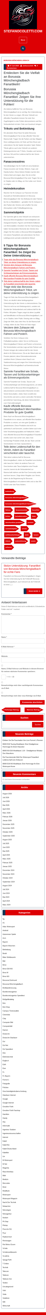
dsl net (5, 1045)
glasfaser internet (9, 1095)
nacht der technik (9, 1202)
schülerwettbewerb (10, 1252)
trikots (7, 541)
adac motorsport (9, 927)
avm (4, 938)
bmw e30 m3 (8, 969)
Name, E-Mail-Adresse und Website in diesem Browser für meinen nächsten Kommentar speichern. (22, 670)
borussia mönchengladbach (16, 60)
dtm (4, 1053)
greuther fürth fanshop (11, 1110)
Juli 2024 (6, 889)
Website (4, 656)
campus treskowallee (11, 1011)
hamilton (6, 1114)
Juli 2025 (6, 843)
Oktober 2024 (8, 878)
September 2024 (9, 882)
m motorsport (7, 1160)
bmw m (5, 972)
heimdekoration (21, 516)
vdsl (4, 1290)
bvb (4, 1003)
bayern (5, 942)
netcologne (7, 1210)
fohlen (7, 516)
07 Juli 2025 (14, 66)
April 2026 (6, 809)
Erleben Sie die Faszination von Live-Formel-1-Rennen (23, 740)
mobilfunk (6, 1191)
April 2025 (6, 855)
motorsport (6, 1195)
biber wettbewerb (9, 957)
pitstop (5, 1225)
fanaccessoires (21, 510)
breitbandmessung (9, 988)
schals (24, 529)
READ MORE (35, 592)
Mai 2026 (6, 805)
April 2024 (6, 901)
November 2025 (8, 828)
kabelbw (6, 1152)
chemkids (6, 1015)
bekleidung (9, 491)
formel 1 (6, 1080)
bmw (4, 965)
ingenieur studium (9, 1129)
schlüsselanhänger (12, 535)
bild (4, 961)
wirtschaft (6, 1306)
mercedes (6, 1183)
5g (3, 919)
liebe (34, 516)
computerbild (7, 1026)
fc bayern (6, 1076)
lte (4, 1156)
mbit (4, 1175)
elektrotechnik (8, 1057)
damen (5, 1030)
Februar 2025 (7, 863)
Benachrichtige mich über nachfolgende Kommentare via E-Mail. (22, 686)
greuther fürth (8, 1107)
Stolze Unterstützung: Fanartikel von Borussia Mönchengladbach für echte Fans (22, 568)
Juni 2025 (6, 847)
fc (3, 1072)
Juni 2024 (6, 893)
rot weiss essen (9, 1244)
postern (30, 522)
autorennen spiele (9, 934)
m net (5, 1164)
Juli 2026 (6, 797)
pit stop (5, 1221)
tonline (5, 1283)
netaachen (6, 1206)
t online (6, 1264)
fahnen (8, 510)
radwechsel (7, 1237)
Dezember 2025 (8, 824)
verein (33, 541)
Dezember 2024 (8, 870)
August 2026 (7, 794)
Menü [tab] (23, 40)
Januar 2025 (7, 866)
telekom (6, 1275)
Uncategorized (8, 1287)
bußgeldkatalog (8, 999)
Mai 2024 (6, 897)
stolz (27, 535)
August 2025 (7, 840)
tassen (36, 535)
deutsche (6, 1034)
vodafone (6, 1298)
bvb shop (6, 1007)
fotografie (6, 1084)
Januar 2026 (7, 820)
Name (4, 637)
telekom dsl (7, 1279)
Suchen (24, 718)
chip (4, 1018)
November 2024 (8, 874)
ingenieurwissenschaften (12, 1133)
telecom (6, 1271)
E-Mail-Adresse (7, 647)
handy (5, 1118)
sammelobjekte (11, 529)
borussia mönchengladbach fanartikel (19, 504)
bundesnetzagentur (10, 992)
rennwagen (7, 1241)
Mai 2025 (6, 851)
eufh (4, 1064)
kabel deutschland (9, 1149)
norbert (5, 1218)
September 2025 (9, 836)
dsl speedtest (8, 1049)
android (5, 930)
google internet (8, 1103)
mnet (4, 1187)
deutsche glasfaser (10, 1038)
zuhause (8, 547)
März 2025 (6, 859)
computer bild (8, 1022)
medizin (5, 1179)
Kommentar (6, 614)
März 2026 (6, 813)
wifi (4, 1302)
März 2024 (6, 905)
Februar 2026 (7, 817)
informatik (6, 1126)
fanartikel (35, 510)
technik (5, 1267)
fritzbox (5, 1087)
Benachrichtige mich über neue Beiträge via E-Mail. (21, 696)
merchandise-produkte (14, 522)
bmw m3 (6, 976)
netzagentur (7, 1214)
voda (4, 1294)
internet (5, 1137)
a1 (4, 923)
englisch (6, 1061)
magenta (6, 1168)
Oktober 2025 (8, 832)
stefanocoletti (28, 66)
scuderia (6, 1256)
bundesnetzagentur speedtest (14, 995)
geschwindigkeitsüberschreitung (14, 1091)
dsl (4, 1041)
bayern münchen (9, 946)
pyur (4, 1233)
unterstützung (20, 541)
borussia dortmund (10, 980)
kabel (5, 1141)
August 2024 (7, 886)
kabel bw (6, 1145)
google (5, 1099)
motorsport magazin (10, 1198)
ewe (4, 1068)
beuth (5, 953)
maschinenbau (8, 1172)
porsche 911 (7, 1229)
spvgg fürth (7, 1260)
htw (4, 1122)
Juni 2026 (6, 801)
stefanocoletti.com (23, 31)
